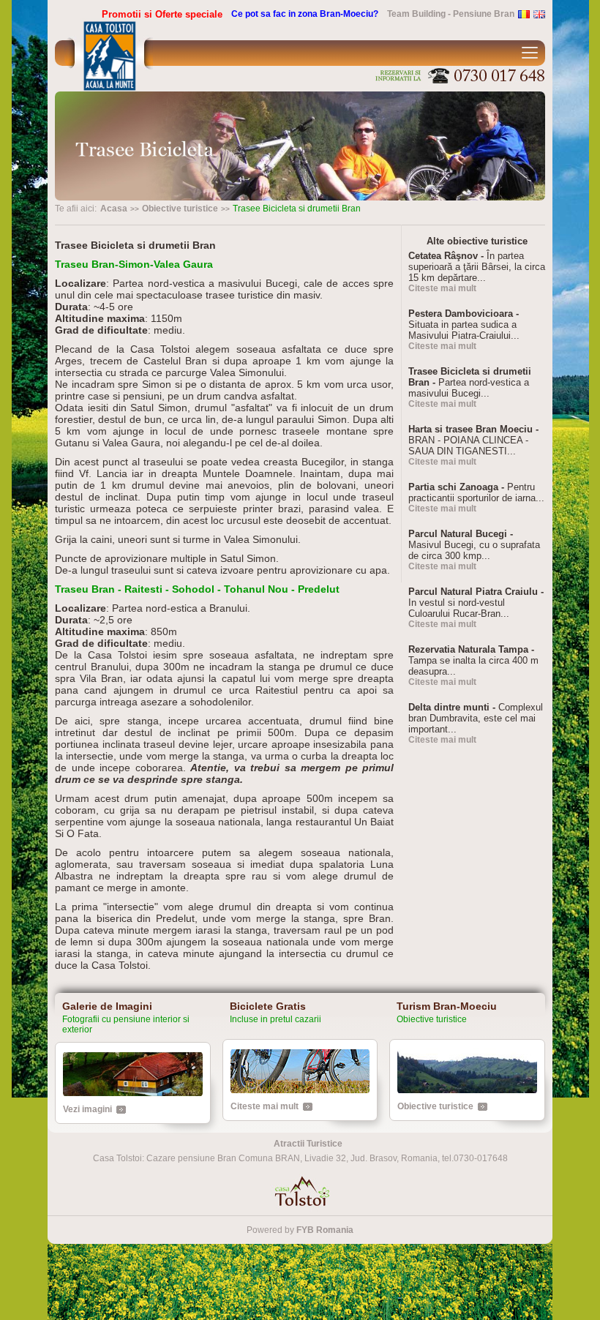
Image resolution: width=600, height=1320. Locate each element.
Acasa (113, 208)
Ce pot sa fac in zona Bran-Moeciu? (304, 14)
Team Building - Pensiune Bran (450, 14)
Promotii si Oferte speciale (162, 14)
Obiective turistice (180, 208)
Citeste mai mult (442, 288)
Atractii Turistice (308, 1144)
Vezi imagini (87, 1109)
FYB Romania (324, 1230)
